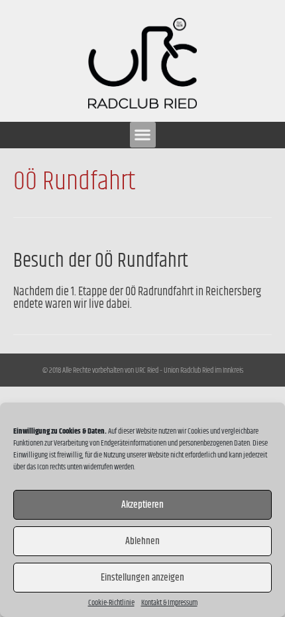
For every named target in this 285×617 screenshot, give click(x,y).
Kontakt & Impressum (169, 603)
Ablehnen (142, 541)
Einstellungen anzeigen (142, 577)
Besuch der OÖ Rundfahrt (100, 261)
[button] (143, 135)
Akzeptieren (142, 504)
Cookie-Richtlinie (111, 603)
